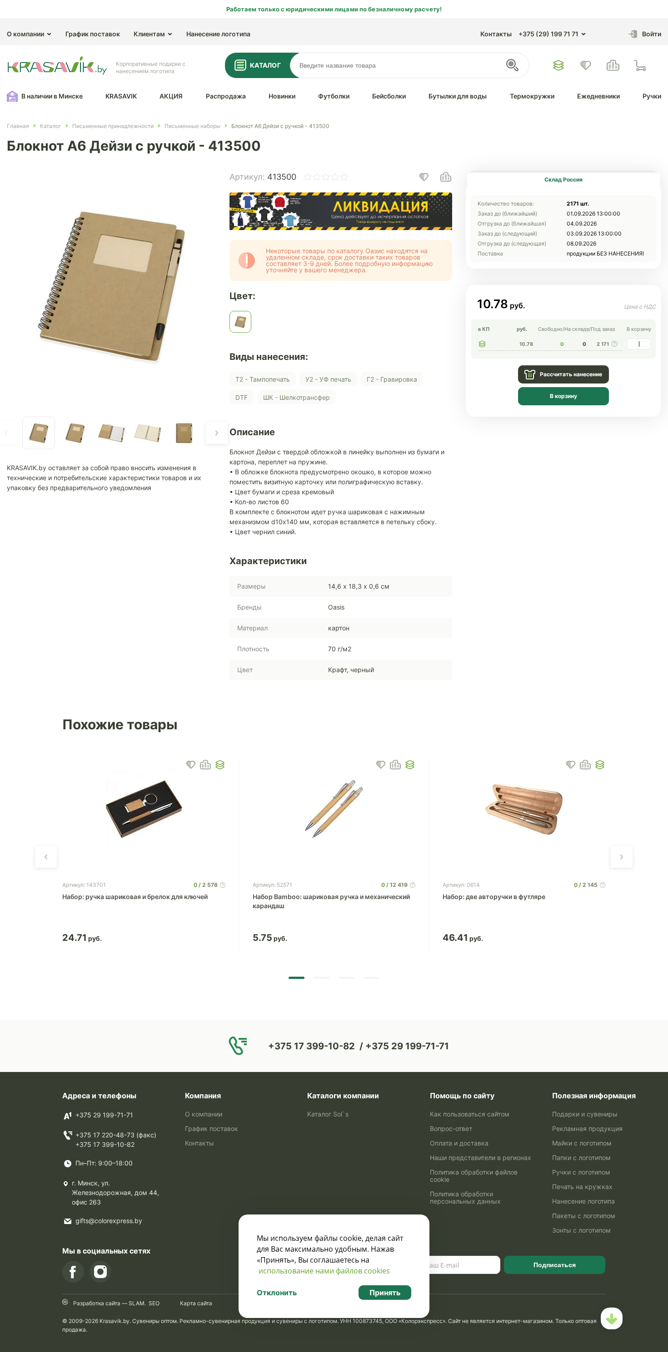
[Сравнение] (613, 65)
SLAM (136, 1303)
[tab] (563, 180)
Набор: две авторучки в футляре (494, 896)
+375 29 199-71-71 (104, 1115)
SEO (154, 1303)
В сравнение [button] (205, 764)
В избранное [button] (190, 764)
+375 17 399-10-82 (105, 1144)
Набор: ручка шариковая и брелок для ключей (135, 896)
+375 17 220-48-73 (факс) (115, 1135)
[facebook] (73, 1272)
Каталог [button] (265, 65)
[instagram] (100, 1272)
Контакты (496, 34)
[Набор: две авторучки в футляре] (524, 809)
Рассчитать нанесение (571, 374)
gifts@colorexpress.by (108, 1220)
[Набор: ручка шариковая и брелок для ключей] (143, 809)
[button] (217, 433)
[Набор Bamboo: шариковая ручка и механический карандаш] (334, 809)
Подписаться (554, 1264)
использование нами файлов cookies (324, 1271)
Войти (651, 34)
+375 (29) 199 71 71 (548, 34)
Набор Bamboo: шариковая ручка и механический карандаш (331, 901)
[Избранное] (558, 65)
